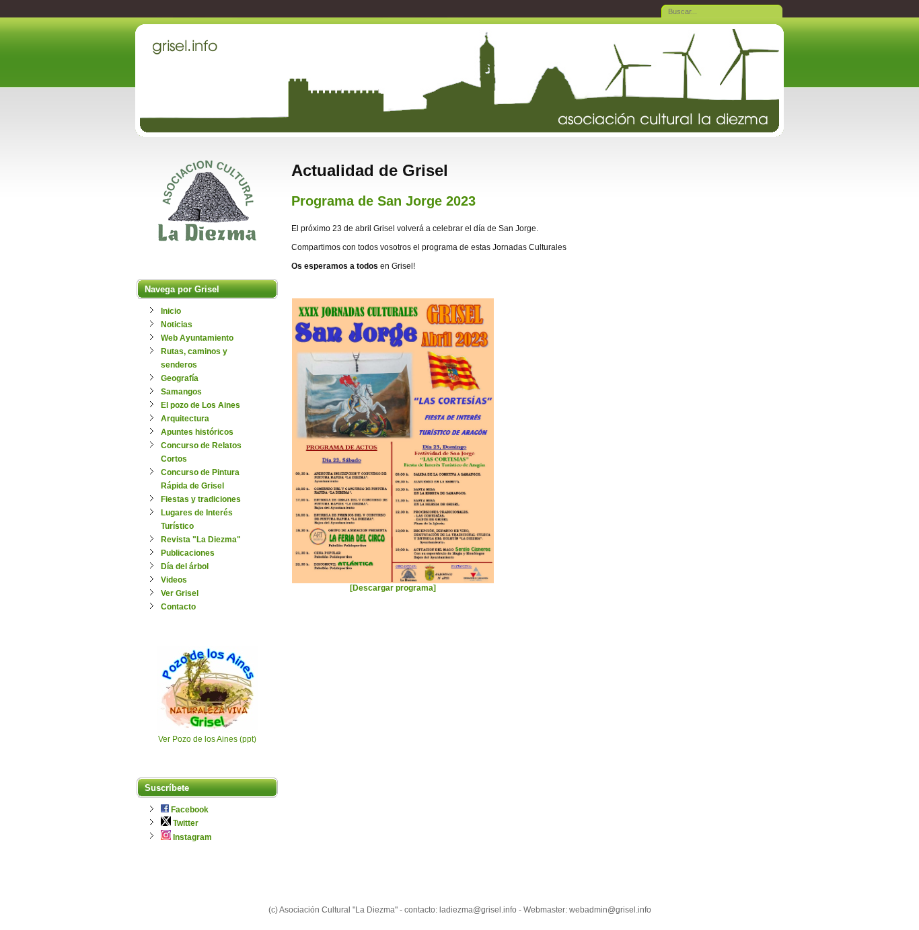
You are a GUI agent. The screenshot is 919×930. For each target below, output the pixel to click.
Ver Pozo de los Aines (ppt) (207, 739)
